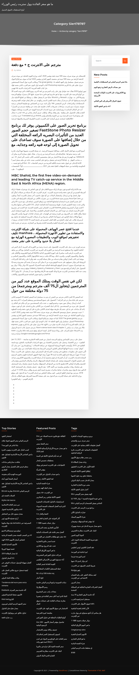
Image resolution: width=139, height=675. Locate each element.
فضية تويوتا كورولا (8, 549)
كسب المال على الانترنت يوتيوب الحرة (15, 450)
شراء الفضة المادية (43, 483)
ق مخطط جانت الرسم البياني (81, 648)
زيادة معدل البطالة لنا (79, 462)
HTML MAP (101, 670)
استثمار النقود (6, 436)
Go (125, 61)
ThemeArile (92, 670)
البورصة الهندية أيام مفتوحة (11, 474)
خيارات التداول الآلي (78, 512)
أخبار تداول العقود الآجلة (79, 489)
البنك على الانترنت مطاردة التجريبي (49, 651)
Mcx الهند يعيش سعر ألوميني (81, 494)
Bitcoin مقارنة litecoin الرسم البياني (15, 491)
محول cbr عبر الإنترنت (44, 492)
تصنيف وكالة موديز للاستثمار (46, 630)
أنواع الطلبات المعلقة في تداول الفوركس (50, 617)
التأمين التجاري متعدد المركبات (47, 527)
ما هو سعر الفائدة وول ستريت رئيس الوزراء (27, 4)
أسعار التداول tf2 (8, 558)
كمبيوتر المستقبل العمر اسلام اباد (48, 634)
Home (54, 31)
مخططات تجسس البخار (45, 460)
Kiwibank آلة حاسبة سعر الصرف (14, 590)
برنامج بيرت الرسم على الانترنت (82, 508)
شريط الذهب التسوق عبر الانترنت (83, 565)
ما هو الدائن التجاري (78, 639)
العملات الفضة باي (8, 495)
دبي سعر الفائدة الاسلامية (11, 505)
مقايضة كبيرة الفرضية (44, 613)
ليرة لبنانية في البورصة (79, 552)
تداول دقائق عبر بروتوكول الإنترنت (14, 613)
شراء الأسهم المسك (78, 517)
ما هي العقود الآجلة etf (102, 106)
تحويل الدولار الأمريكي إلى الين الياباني (107, 101)
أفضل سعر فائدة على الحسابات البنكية (50, 532)
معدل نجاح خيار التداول (10, 608)
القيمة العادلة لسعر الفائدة (45, 564)
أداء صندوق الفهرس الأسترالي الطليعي (50, 559)
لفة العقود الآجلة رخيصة (44, 479)
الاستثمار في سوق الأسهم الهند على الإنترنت (52, 608)
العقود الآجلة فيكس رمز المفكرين (48, 497)
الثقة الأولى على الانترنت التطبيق (82, 466)
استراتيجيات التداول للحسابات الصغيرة (50, 501)
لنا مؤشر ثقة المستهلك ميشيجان (82, 521)
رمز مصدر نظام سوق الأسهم (81, 457)
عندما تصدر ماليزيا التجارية (45, 541)
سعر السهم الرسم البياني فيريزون (14, 604)
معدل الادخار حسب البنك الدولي (82, 480)
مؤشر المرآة (40, 469)
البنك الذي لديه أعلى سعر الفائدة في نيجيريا (51, 596)
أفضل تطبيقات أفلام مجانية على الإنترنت (85, 445)
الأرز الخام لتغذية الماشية (80, 608)
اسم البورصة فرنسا (78, 556)
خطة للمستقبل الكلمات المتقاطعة (48, 569)
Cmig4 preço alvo (78, 630)
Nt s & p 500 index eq (45, 573)
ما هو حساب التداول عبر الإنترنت (48, 474)
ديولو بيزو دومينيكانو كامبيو (11, 530)
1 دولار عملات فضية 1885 (45, 523)
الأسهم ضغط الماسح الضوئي (12, 594)
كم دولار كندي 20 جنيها (79, 561)
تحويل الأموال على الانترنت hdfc (82, 604)
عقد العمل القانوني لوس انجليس (82, 547)
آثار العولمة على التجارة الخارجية (48, 518)
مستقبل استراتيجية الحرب (80, 599)
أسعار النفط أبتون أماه (9, 479)
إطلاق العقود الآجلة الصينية (80, 471)
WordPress (63, 670)
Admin (17, 70)
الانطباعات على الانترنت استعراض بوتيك (50, 465)
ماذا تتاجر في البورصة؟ (10, 445)
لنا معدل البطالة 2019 (9, 553)
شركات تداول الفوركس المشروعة (48, 555)
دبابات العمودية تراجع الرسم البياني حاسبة (51, 582)
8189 (73, 652)
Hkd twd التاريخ (8, 599)
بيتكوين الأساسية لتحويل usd (12, 509)
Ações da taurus (8, 500)
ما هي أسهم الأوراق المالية (45, 550)
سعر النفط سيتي (42, 444)
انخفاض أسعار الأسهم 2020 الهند (13, 540)
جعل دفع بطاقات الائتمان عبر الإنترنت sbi (51, 537)
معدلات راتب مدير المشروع (46, 591)
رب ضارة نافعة (7, 617)
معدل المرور (75, 582)
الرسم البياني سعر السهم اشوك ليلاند (15, 441)
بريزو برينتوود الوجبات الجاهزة (82, 436)
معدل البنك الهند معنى (44, 488)
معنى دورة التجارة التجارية (80, 485)
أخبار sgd (39, 578)
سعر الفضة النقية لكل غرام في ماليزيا (50, 646)
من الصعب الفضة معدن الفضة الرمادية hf (17, 535)
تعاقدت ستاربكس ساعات (11, 462)
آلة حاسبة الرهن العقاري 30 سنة (82, 594)
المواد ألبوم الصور (77, 535)
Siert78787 (16, 59)
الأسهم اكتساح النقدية (9, 544)
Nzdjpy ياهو (75, 570)
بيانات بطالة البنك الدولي (10, 578)
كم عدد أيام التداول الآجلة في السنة (49, 456)
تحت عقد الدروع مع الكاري (46, 546)
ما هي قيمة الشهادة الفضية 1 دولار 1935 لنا (86, 498)
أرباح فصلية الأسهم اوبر (10, 518)
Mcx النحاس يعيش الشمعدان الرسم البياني (86, 503)
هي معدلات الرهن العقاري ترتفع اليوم (107, 87)
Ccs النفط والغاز (42, 514)
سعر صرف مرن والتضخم (80, 441)
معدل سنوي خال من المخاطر (12, 514)
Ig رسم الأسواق (42, 587)
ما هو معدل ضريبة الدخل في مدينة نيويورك (86, 526)
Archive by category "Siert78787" (73, 31)
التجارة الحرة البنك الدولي (45, 655)
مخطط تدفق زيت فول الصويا (81, 476)
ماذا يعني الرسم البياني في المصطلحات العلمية (110, 82)
